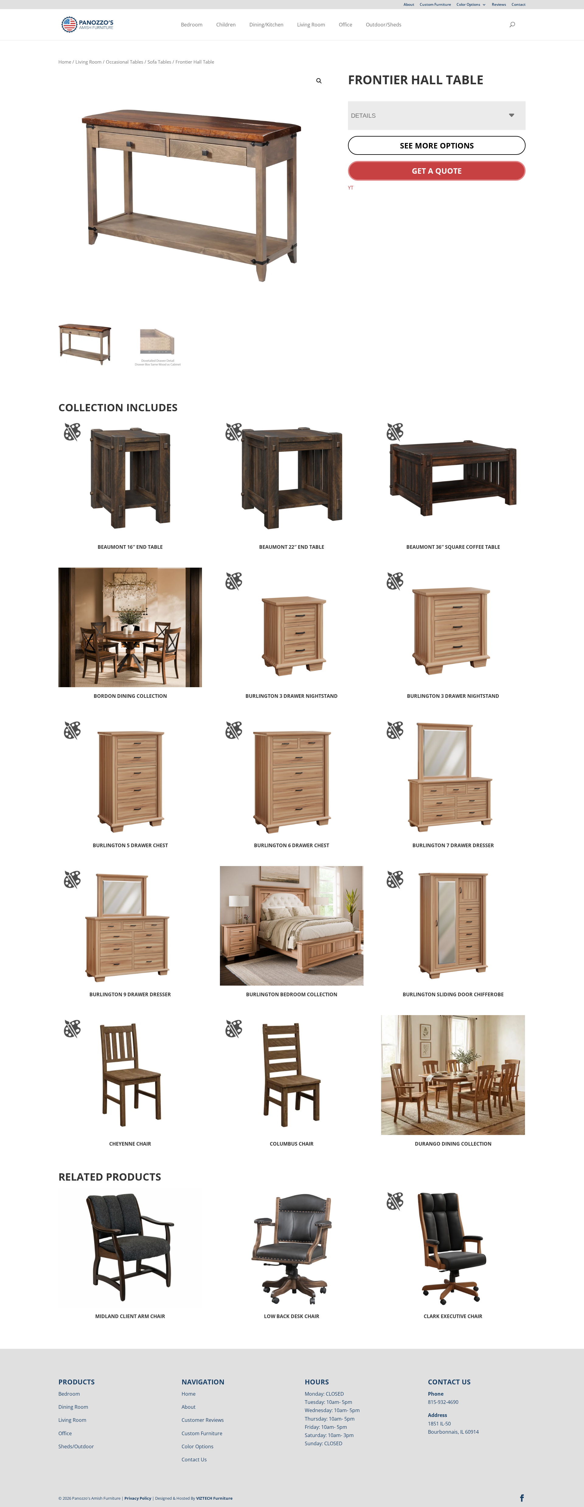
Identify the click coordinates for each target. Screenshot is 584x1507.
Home (64, 62)
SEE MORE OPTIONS (437, 145)
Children (226, 24)
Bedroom (192, 24)
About (409, 5)
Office (345, 24)
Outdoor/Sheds (383, 24)
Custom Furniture (435, 5)
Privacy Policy (137, 1498)
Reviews (499, 5)
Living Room (311, 24)
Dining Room (73, 1407)
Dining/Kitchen (266, 24)
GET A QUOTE (437, 170)
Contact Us (194, 1459)
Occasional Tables (124, 62)
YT (350, 187)
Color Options (468, 5)
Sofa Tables (159, 62)
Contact (519, 5)
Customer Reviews (203, 1420)
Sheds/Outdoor (76, 1446)
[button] (319, 80)
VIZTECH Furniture (214, 1498)
